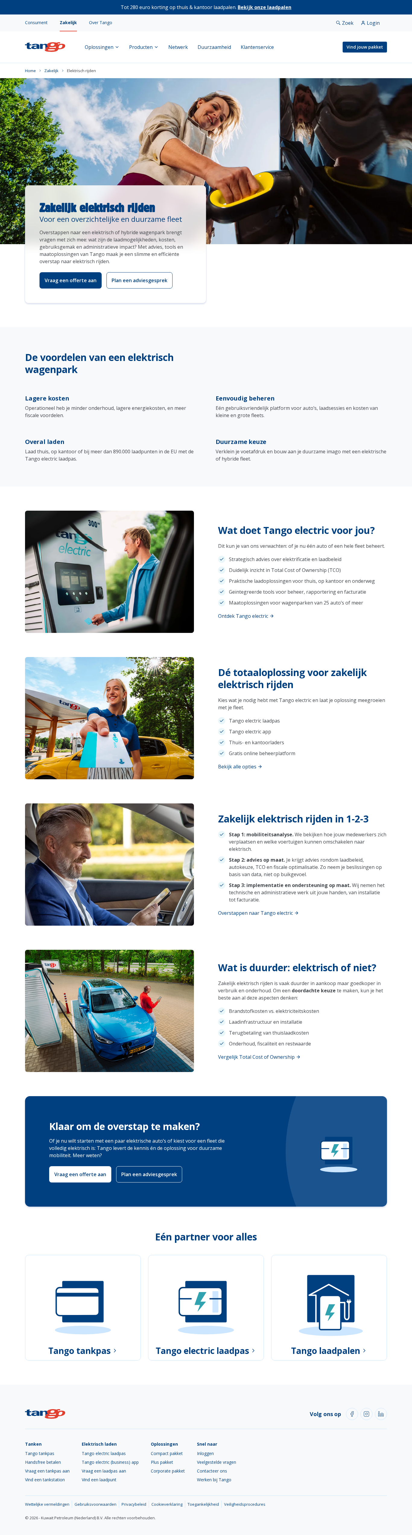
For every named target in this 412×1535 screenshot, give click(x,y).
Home (30, 70)
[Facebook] (352, 1414)
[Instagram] (366, 1414)
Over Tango (100, 22)
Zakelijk (68, 22)
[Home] (45, 47)
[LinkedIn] (381, 1414)
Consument (36, 22)
